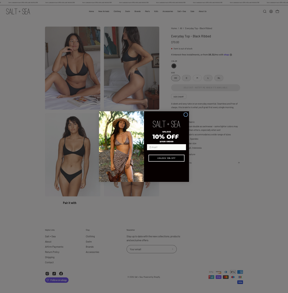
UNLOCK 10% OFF (166, 158)
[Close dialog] (186, 114)
